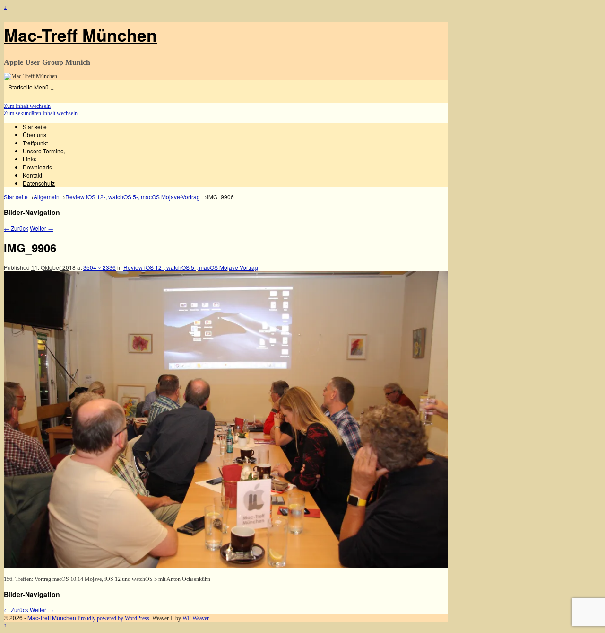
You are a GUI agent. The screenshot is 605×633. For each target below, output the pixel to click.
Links (29, 159)
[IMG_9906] (226, 566)
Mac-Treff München (80, 34)
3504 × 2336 (99, 267)
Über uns (34, 135)
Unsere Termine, (44, 151)
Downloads (37, 167)
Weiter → (41, 228)
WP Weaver (195, 618)
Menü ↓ (44, 87)
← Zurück (16, 228)
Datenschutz (39, 183)
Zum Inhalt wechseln (27, 106)
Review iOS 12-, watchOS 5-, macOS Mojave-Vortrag (132, 197)
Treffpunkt (35, 143)
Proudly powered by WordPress (113, 618)
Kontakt (32, 175)
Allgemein (47, 197)
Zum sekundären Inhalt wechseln (41, 113)
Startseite (21, 87)
